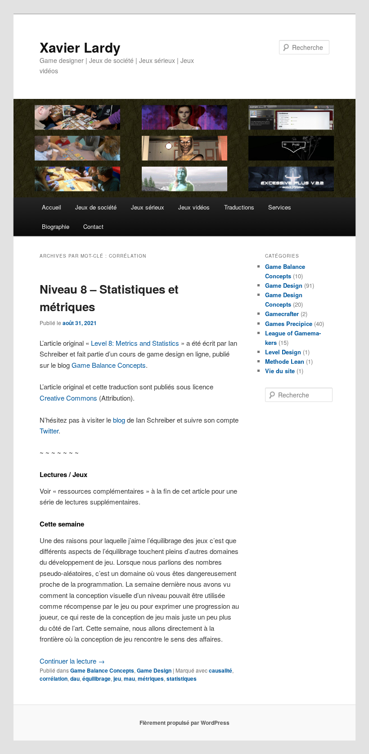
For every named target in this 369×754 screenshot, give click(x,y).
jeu (117, 678)
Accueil (51, 207)
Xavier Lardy (80, 47)
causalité (220, 670)
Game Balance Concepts (109, 365)
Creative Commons (68, 397)
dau (75, 678)
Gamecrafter (282, 313)
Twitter (49, 430)
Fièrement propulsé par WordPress (185, 722)
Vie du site (280, 370)
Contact (93, 226)
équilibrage (96, 678)
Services (279, 207)
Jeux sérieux (147, 207)
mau (129, 678)
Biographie (55, 226)
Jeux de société (96, 207)
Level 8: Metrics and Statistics (135, 343)
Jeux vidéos (194, 207)
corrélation (54, 678)
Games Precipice (288, 323)
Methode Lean (284, 361)
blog (119, 419)
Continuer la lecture (72, 660)
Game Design (154, 670)
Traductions (239, 207)
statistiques (181, 678)
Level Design (283, 352)
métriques (151, 678)
